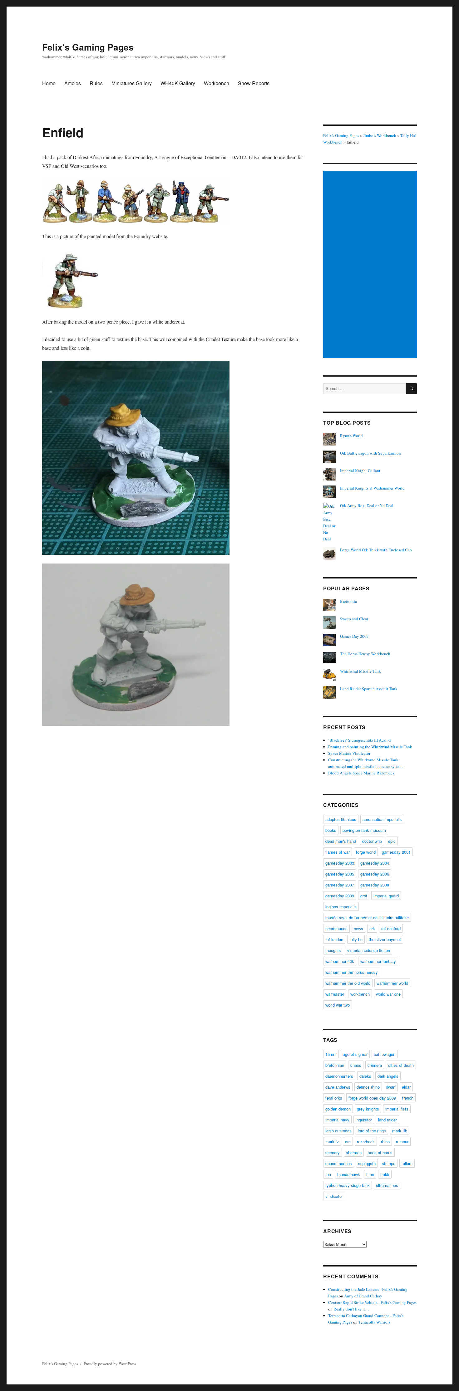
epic (392, 841)
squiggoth (367, 1163)
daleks (365, 1076)
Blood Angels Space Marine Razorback (361, 773)
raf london (334, 939)
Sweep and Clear (354, 619)
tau (328, 1174)
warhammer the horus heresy (351, 972)
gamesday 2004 (374, 863)
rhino (385, 1142)
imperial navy (337, 1120)
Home (49, 83)
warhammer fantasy (378, 961)
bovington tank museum (364, 830)
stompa (388, 1163)
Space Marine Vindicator (349, 753)
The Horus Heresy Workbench (365, 653)
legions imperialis (341, 907)
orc (348, 1142)
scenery (332, 1152)
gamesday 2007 (339, 885)
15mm (331, 1054)
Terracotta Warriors (374, 1322)
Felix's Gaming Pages (88, 47)
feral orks (333, 1098)
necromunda (336, 928)
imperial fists (396, 1109)
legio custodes (338, 1131)
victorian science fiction (368, 950)
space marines (338, 1163)
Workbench (216, 83)
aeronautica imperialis (382, 819)
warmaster (334, 994)
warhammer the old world (347, 983)
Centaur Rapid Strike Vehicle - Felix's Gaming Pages (372, 1302)
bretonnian (334, 1065)
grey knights (368, 1109)
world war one (388, 994)
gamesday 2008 (374, 885)
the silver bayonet (385, 939)
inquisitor (364, 1120)
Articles (72, 83)
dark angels (388, 1076)
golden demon (338, 1109)
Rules (96, 83)
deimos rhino (368, 1087)
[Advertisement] (371, 265)
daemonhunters (339, 1076)
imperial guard (386, 896)
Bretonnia (348, 601)
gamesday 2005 (339, 874)
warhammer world (392, 983)
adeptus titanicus (340, 819)
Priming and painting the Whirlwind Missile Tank (370, 746)
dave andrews (337, 1087)
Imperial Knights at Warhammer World (372, 488)
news (358, 928)
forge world (366, 852)
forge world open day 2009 (372, 1098)
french (407, 1098)
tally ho (356, 939)
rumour (402, 1142)
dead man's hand (340, 841)
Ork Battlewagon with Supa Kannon (370, 453)
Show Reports (253, 83)
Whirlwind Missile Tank (360, 671)
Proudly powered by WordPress (110, 1363)
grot (363, 896)
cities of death (401, 1065)
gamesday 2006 (374, 874)
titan (370, 1174)
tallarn (407, 1163)
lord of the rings (372, 1131)
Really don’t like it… (351, 1309)
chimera (375, 1065)
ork (372, 928)
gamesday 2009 (339, 896)
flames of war (337, 852)
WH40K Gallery (177, 83)
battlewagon (384, 1054)
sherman (354, 1152)
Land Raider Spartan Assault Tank (368, 688)
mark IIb (399, 1131)
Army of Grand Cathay (363, 1296)
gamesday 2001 (396, 852)
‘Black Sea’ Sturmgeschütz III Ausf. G (359, 740)
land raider (387, 1120)
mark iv (332, 1142)
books (330, 830)
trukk (384, 1174)
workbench (360, 994)
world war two (337, 1005)
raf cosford (391, 928)
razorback (366, 1142)
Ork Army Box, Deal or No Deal (366, 505)
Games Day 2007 (354, 636)
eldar (406, 1087)
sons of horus (380, 1152)
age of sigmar (355, 1054)
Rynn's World (351, 435)
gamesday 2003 (339, 863)
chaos (355, 1065)
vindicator (334, 1196)
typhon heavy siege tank (347, 1185)
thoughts (333, 950)
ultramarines (387, 1185)
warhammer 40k (339, 961)
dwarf (391, 1087)
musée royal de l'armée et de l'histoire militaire (367, 917)
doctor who (372, 841)
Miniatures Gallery (131, 83)
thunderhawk (348, 1174)
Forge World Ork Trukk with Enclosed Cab (376, 550)
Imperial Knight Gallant (360, 470)
